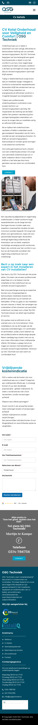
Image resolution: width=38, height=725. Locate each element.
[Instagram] (34, 2)
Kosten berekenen (12, 495)
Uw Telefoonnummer (12, 455)
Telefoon (19, 547)
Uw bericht (7, 476)
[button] (34, 10)
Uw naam (6, 435)
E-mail (5, 445)
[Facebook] (30, 2)
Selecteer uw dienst (11, 465)
